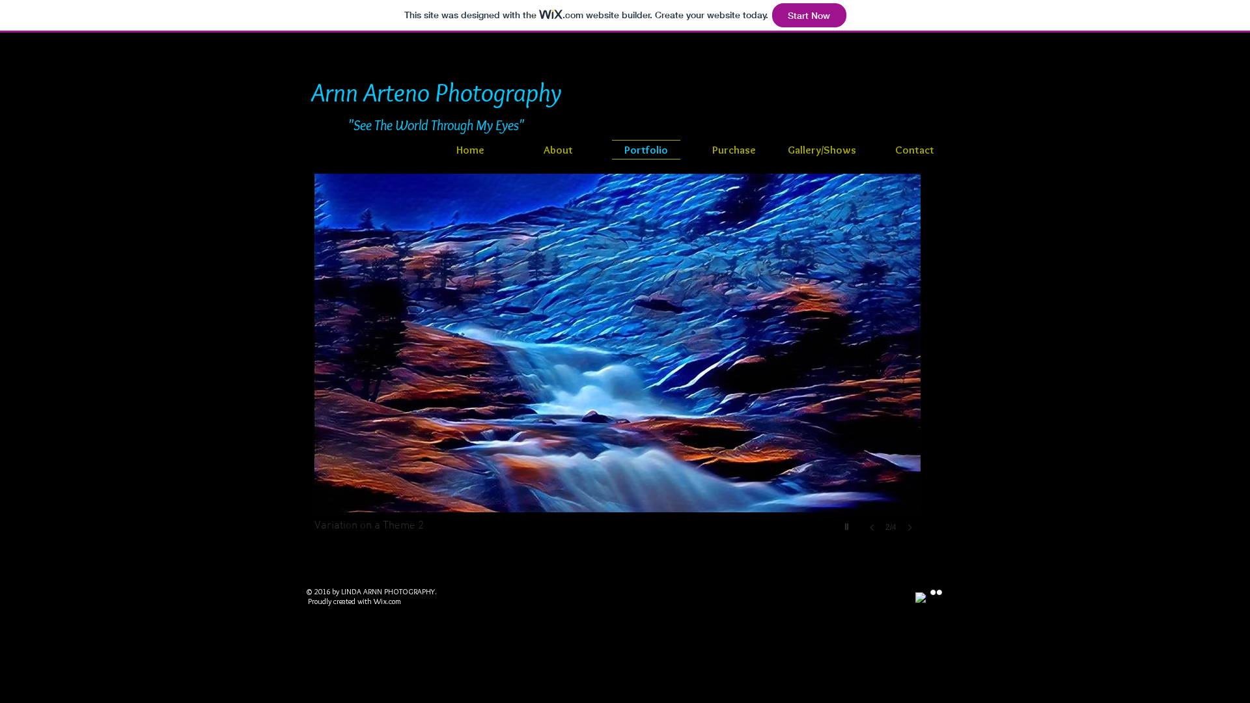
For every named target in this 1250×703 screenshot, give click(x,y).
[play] (848, 523)
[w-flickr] (936, 592)
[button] (711, 366)
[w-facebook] (921, 598)
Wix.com (387, 601)
